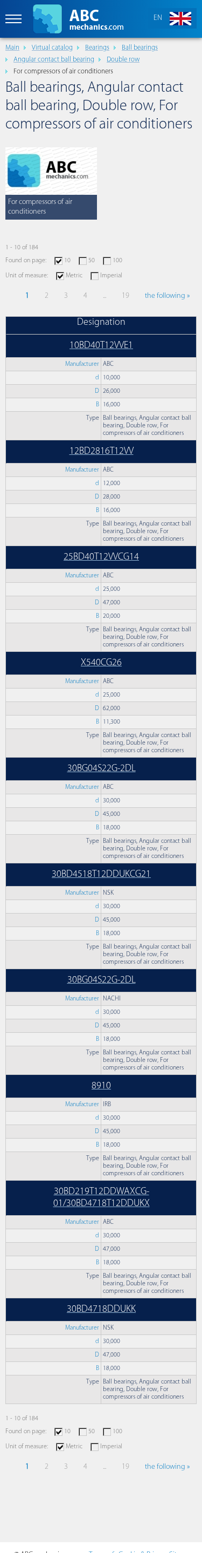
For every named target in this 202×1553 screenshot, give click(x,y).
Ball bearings (140, 47)
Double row (123, 59)
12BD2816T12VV (101, 452)
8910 (101, 1086)
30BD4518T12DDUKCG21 (101, 875)
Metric (74, 276)
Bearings (97, 47)
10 (67, 260)
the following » (167, 296)
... (104, 296)
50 (91, 260)
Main (12, 47)
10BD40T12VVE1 (101, 346)
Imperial (111, 276)
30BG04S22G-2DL (101, 769)
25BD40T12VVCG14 (101, 557)
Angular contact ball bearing (53, 59)
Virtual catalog (52, 47)
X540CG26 (101, 663)
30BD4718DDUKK (101, 1309)
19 (125, 296)
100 (117, 260)
